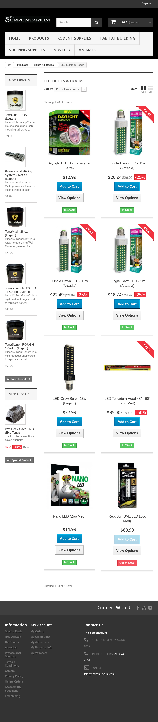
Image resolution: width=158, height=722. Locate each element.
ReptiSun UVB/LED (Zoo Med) (127, 518)
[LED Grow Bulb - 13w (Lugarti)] (69, 368)
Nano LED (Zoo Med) (69, 516)
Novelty (61, 49)
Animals (87, 49)
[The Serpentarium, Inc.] (27, 19)
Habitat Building (117, 38)
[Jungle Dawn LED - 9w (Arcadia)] (127, 250)
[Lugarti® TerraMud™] (15, 217)
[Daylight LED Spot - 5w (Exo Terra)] (69, 132)
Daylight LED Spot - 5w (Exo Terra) (69, 165)
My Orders (37, 631)
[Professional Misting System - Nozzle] (15, 157)
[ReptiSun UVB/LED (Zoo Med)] (127, 485)
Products (39, 38)
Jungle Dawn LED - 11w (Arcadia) (127, 165)
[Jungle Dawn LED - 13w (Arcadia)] (69, 250)
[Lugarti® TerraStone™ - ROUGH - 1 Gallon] (15, 330)
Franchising (12, 696)
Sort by (48, 88)
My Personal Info (41, 647)
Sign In (146, 3)
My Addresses (40, 642)
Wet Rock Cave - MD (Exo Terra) (19, 430)
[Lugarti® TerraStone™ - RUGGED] (15, 273)
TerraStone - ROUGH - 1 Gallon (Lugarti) (20, 346)
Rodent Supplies (74, 38)
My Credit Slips (40, 636)
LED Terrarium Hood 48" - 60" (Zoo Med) (127, 401)
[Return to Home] (9, 65)
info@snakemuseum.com (99, 674)
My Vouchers (39, 652)
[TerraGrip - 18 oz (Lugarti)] (15, 100)
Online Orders (14, 681)
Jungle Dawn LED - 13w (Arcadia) (69, 283)
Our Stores (12, 642)
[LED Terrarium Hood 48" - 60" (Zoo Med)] (127, 368)
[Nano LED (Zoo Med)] (69, 485)
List (150, 92)
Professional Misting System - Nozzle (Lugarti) (18, 175)
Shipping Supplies (27, 49)
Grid (143, 92)
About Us (11, 647)
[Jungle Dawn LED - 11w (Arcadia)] (127, 132)
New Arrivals (19, 80)
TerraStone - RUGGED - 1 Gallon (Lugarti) (20, 289)
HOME (15, 38)
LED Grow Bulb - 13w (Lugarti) (69, 401)
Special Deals (19, 394)
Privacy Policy (14, 676)
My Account (41, 624)
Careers (10, 670)
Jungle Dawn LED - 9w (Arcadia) (127, 283)
